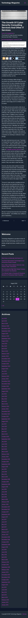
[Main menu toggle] (25, 2)
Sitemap (24, 614)
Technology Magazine (10, 3)
